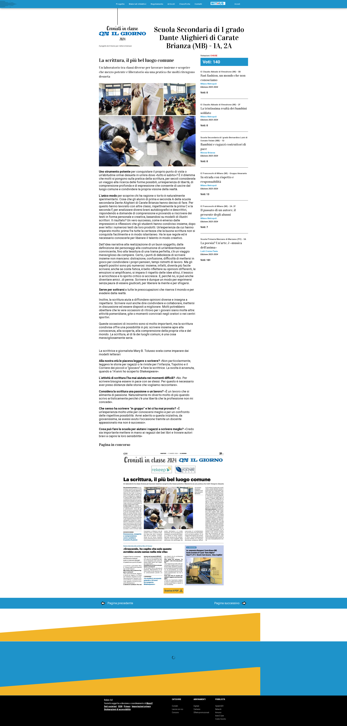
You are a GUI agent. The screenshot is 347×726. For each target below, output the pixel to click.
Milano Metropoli (208, 84)
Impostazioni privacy (141, 706)
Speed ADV (219, 706)
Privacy (127, 706)
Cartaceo (197, 709)
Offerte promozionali (201, 712)
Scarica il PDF (172, 590)
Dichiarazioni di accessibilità (117, 709)
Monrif (149, 703)
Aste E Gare (219, 716)
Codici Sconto (220, 719)
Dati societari (110, 706)
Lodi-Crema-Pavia (209, 251)
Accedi (237, 4)
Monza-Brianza (207, 152)
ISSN (120, 706)
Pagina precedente (120, 603)
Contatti (175, 706)
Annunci (218, 712)
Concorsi (175, 712)
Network (218, 709)
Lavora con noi (177, 709)
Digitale (196, 706)
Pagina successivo (227, 603)
